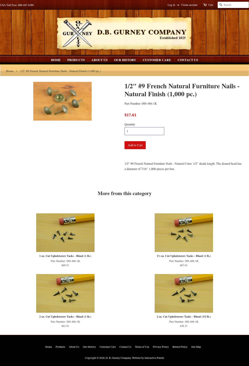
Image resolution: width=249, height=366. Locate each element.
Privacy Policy (161, 346)
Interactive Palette (154, 358)
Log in (171, 5)
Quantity (129, 124)
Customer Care (157, 60)
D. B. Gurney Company (118, 358)
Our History (125, 60)
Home (56, 60)
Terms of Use (142, 346)
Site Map (196, 346)
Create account (189, 5)
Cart (210, 5)
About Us (99, 60)
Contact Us (188, 60)
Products (76, 60)
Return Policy (180, 346)
